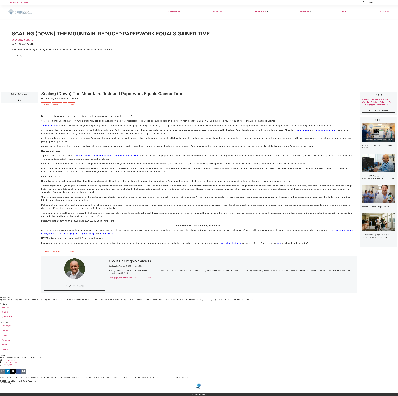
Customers (6, 330)
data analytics (106, 233)
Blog (52, 98)
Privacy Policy (5, 383)
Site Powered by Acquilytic (199, 394)
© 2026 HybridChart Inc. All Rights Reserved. (18, 381)
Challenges (6, 326)
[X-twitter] (13, 371)
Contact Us (6, 350)
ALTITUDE (6, 307)
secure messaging (65, 233)
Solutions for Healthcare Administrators (93, 49)
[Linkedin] (7, 371)
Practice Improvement (33, 49)
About (4, 345)
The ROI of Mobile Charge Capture (375, 207)
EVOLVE (5, 312)
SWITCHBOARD (8, 317)
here (278, 243)
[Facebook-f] (18, 371)
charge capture (337, 230)
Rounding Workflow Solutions (59, 49)
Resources (6, 340)
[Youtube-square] (2, 371)
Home (44, 98)
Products (5, 335)
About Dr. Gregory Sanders (130, 261)
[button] (175, 11)
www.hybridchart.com (230, 243)
